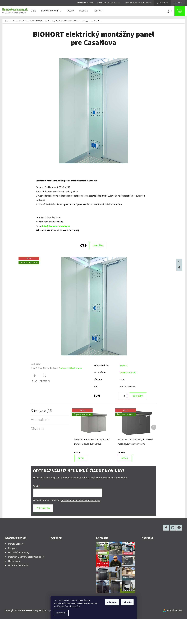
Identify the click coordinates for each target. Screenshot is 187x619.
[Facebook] (179, 268)
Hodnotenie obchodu (18, 565)
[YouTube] (179, 528)
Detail (81, 458)
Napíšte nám (14, 561)
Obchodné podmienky (18, 552)
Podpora (12, 548)
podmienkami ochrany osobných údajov (80, 500)
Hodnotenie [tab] (40, 419)
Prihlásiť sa (43, 508)
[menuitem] (33, 11)
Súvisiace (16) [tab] (42, 410)
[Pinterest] (179, 262)
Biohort (123, 365)
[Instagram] (173, 528)
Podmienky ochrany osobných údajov (26, 557)
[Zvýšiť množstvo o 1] (127, 394)
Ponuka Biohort (15, 543)
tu (79, 606)
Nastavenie (61, 612)
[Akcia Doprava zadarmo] (93, 422)
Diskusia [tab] (37, 429)
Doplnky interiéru (128, 372)
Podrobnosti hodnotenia (70, 368)
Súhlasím (127, 602)
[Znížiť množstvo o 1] (127, 398)
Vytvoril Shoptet (174, 610)
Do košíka (98, 245)
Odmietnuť (112, 602)
